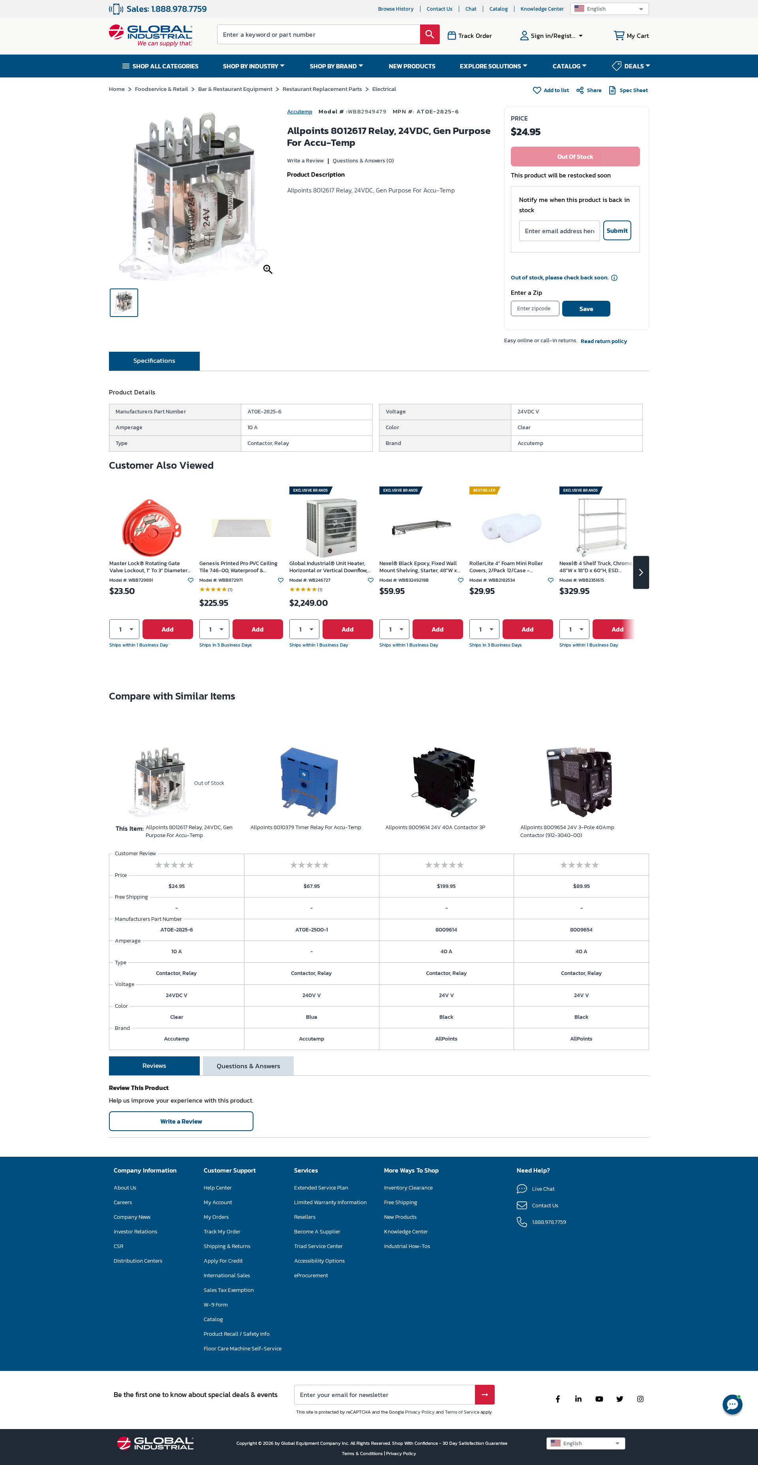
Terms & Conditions (363, 1453)
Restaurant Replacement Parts (322, 88)
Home (117, 88)
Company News (132, 1217)
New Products (400, 1217)
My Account (218, 1202)
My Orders (216, 1217)
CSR (118, 1246)
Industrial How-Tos (407, 1246)
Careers (123, 1202)
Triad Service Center (318, 1246)
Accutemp (299, 111)
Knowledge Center (542, 9)
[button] (609, 9)
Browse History (396, 9)
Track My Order (222, 1231)
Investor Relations (135, 1231)
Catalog (499, 9)
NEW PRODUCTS (412, 66)
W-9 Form (216, 1305)
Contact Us (439, 9)
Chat (471, 9)
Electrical (384, 88)
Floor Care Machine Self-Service (242, 1348)
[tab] (154, 361)
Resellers (304, 1217)
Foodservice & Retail (161, 88)
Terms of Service (462, 1412)
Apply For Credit (223, 1261)
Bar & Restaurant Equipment (235, 88)
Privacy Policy (420, 1412)
